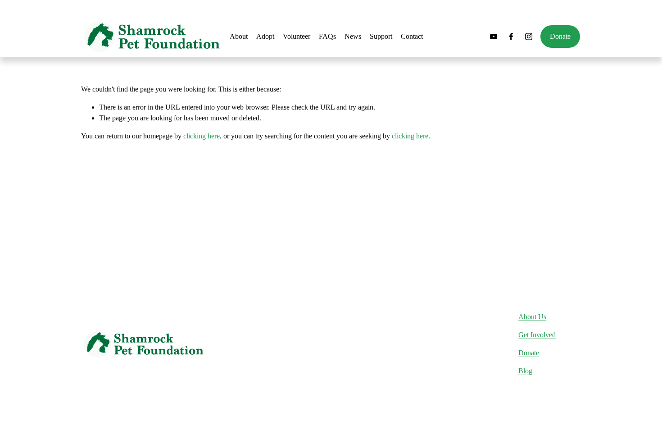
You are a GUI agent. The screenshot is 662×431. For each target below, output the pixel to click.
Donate (560, 36)
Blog (525, 371)
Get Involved (537, 335)
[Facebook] (511, 36)
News (353, 36)
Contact (412, 36)
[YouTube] (493, 36)
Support (381, 36)
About (239, 36)
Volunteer (296, 36)
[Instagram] (528, 36)
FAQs (327, 36)
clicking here (201, 136)
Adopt (265, 36)
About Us (532, 317)
